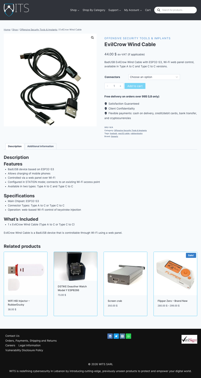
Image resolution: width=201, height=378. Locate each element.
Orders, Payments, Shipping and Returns (31, 340)
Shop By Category (94, 10)
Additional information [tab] (40, 146)
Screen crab (115, 300)
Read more (64, 304)
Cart (148, 10)
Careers (10, 345)
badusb (113, 133)
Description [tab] (15, 146)
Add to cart (135, 86)
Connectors (112, 77)
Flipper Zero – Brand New (172, 300)
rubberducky (137, 133)
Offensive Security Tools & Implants (137, 38)
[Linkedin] (110, 336)
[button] (92, 37)
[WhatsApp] (128, 336)
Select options (168, 315)
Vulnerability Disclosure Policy (24, 350)
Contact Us (12, 335)
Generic (114, 136)
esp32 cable (124, 133)
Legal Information (30, 345)
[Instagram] (122, 336)
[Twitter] (116, 336)
